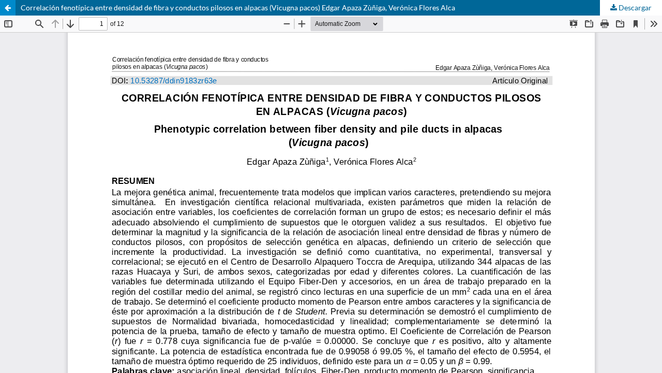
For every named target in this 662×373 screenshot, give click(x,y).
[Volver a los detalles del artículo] (8, 8)
